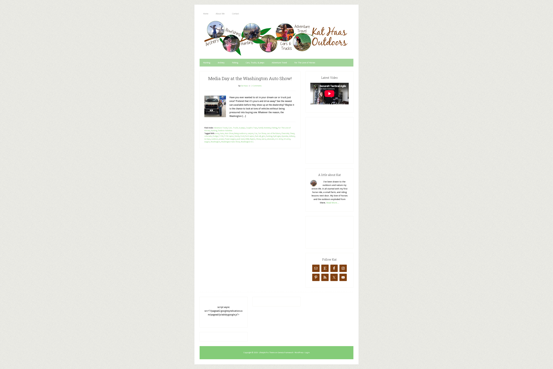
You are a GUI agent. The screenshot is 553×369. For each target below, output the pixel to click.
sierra (264, 139)
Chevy (292, 133)
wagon (207, 142)
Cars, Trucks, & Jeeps (236, 128)
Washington (215, 142)
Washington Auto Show (230, 142)
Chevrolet (285, 133)
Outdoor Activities (225, 131)
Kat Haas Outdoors (276, 38)
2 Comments (256, 86)
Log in (307, 353)
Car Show (262, 133)
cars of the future (273, 133)
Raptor (252, 139)
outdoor (214, 139)
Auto (222, 133)
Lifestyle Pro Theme (267, 353)
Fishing (274, 128)
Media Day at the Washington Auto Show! (250, 78)
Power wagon (230, 139)
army (217, 133)
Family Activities (264, 128)
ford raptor (249, 136)
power (221, 139)
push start (241, 139)
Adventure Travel (220, 128)
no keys (207, 139)
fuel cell (258, 136)
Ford (242, 136)
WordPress (299, 353)
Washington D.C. (247, 142)
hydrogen (277, 136)
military (292, 136)
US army (287, 139)
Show (258, 139)
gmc (263, 136)
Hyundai (285, 136)
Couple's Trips (251, 128)
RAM (247, 139)
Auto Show (229, 133)
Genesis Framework (285, 353)
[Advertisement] (332, 140)
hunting (269, 136)
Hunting (214, 131)
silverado (270, 139)
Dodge (215, 136)
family (237, 136)
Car (255, 133)
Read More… (332, 202)
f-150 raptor (229, 136)
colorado (208, 136)
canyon (250, 133)
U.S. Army (279, 139)
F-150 (221, 136)
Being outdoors (240, 133)
